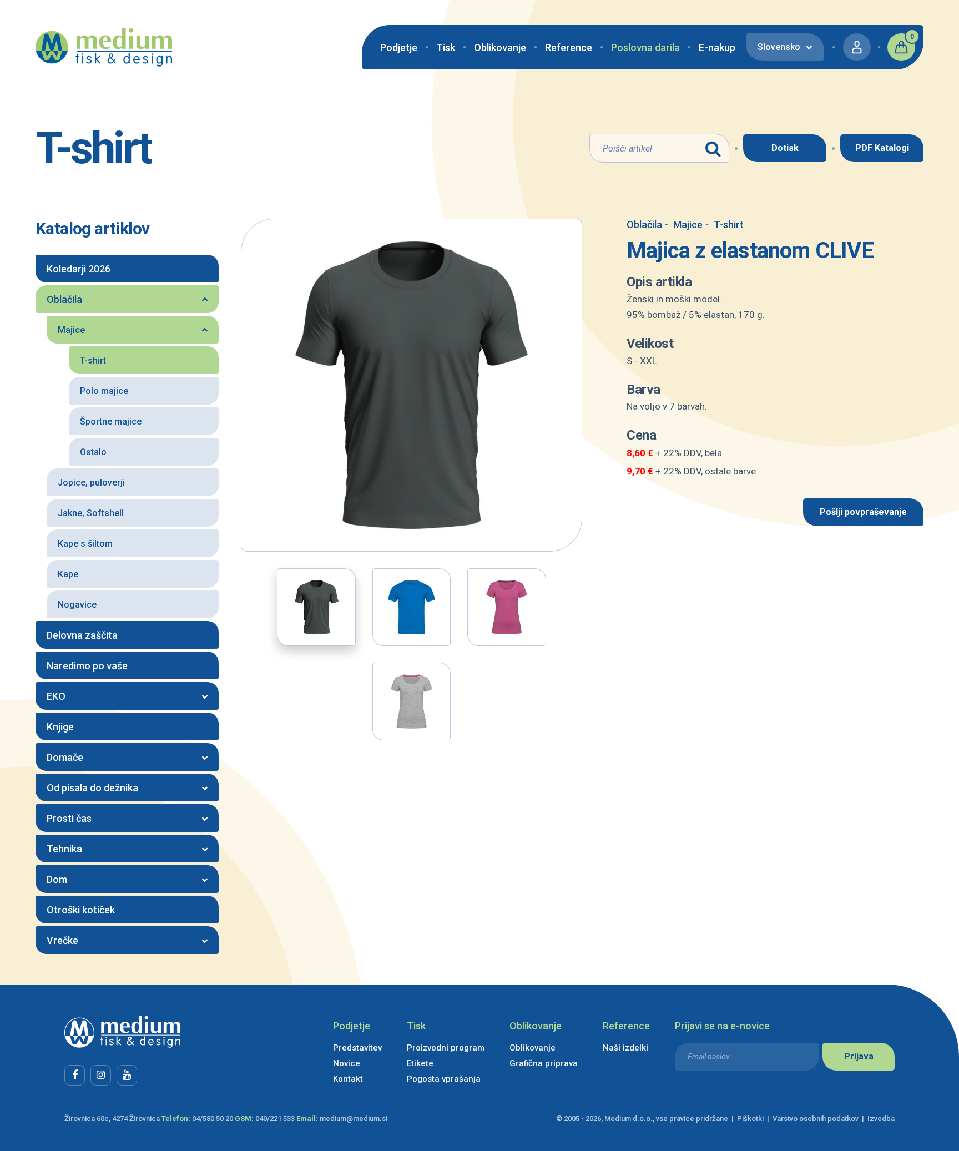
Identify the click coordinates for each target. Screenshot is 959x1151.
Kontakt (348, 1079)
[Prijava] (857, 47)
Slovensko (779, 47)
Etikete (420, 1063)
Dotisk (785, 148)
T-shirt (724, 224)
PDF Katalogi (882, 148)
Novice (346, 1063)
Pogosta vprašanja (444, 1079)
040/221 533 (275, 1118)
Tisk (445, 47)
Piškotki (750, 1118)
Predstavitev (357, 1048)
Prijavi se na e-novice (722, 1026)
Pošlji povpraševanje (863, 512)
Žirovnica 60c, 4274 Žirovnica (112, 1118)
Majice (684, 224)
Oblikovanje (500, 47)
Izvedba (881, 1118)
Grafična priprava (543, 1063)
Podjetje (398, 47)
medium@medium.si (353, 1118)
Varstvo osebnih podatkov (816, 1118)
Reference (568, 47)
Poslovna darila (645, 47)
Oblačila (644, 224)
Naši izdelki (625, 1048)
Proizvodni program (445, 1048)
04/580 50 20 (212, 1118)
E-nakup (717, 47)
